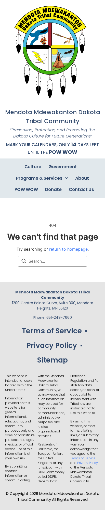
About (82, 178)
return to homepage (68, 249)
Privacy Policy (52, 345)
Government (62, 167)
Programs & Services (39, 178)
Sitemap (52, 360)
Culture (32, 167)
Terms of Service (52, 331)
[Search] (23, 261)
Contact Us (81, 189)
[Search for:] (52, 261)
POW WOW (63, 152)
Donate (53, 189)
